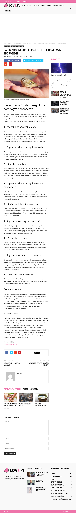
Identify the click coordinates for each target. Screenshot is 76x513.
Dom (23, 5)
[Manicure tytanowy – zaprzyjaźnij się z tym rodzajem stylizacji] (55, 93)
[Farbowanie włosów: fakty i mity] (31, 490)
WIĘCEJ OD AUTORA (30, 389)
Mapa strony (64, 511)
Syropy (53, 479)
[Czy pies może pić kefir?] (26, 397)
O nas (14, 1)
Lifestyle (36, 5)
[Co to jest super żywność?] (61, 68)
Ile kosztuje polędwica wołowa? (12, 364)
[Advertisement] (38, 29)
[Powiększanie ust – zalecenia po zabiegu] (31, 474)
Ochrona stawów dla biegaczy (61, 499)
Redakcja (9, 56)
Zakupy (62, 5)
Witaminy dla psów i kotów (17, 46)
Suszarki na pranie (58, 491)
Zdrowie (8, 11)
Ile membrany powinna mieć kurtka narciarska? (64, 111)
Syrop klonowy (56, 488)
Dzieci (29, 5)
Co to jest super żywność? (59, 75)
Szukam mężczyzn (39, 481)
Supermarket (7, 46)
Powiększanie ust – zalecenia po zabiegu (42, 474)
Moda (43, 5)
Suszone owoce (56, 476)
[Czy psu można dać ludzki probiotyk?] (10, 397)
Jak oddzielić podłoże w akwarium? (64, 103)
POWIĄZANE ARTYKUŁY (12, 389)
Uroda (55, 5)
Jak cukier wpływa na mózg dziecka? (39, 364)
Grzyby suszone (56, 482)
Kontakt (25, 1)
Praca (49, 5)
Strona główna (7, 1)
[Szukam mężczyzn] (31, 482)
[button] (70, 8)
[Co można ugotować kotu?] (42, 397)
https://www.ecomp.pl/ (10, 344)
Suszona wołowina (57, 485)
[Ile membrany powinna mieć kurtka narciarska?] (55, 110)
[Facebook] (71, 1)
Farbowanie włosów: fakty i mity (41, 489)
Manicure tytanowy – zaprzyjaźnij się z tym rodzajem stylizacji (66, 94)
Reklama (19, 1)
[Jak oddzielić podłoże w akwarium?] (55, 103)
